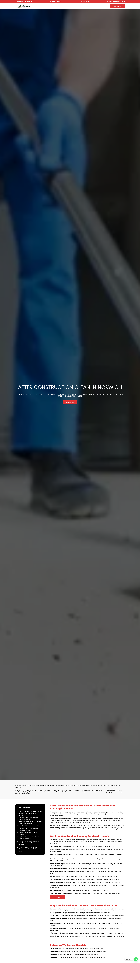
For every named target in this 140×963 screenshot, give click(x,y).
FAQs (20, 851)
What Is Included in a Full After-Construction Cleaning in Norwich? (30, 848)
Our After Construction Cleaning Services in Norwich (29, 818)
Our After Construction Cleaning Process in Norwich (29, 829)
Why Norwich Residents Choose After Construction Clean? (30, 822)
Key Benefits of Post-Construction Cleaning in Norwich (29, 838)
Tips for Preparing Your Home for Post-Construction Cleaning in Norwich (29, 843)
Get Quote (117, 6)
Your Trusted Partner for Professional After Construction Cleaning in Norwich (30, 813)
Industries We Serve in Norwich (28, 826)
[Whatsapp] (136, 959)
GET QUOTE (70, 402)
